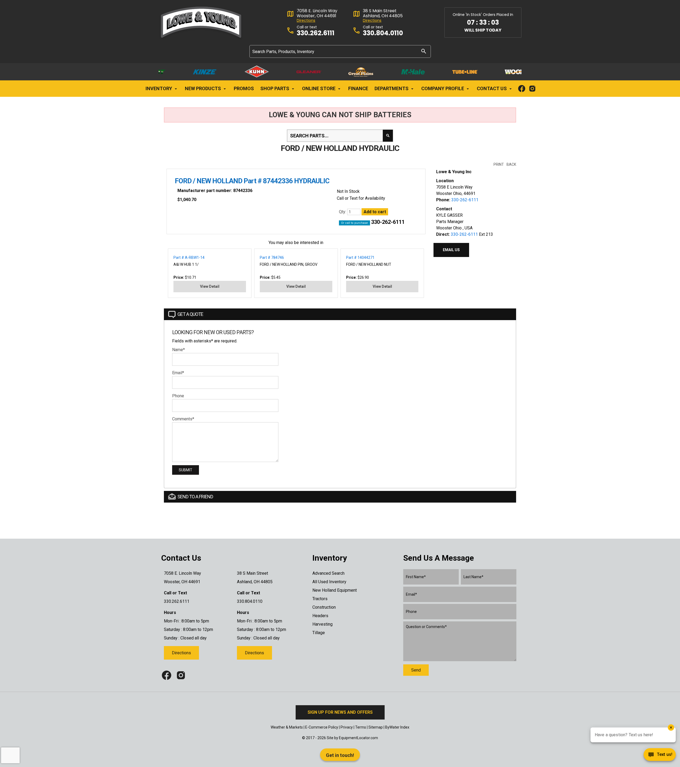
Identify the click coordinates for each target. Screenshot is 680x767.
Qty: (343, 211)
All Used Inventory (329, 581)
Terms (360, 727)
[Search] (423, 51)
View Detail (209, 286)
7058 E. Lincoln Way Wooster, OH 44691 (317, 13)
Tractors (320, 598)
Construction (324, 607)
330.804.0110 (383, 33)
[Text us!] (659, 756)
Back (511, 164)
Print (499, 164)
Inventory (159, 88)
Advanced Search (328, 573)
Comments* (183, 418)
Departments (392, 88)
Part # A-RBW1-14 (189, 257)
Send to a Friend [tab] (195, 496)
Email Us (451, 250)
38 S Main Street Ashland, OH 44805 (383, 13)
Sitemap (375, 727)
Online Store (319, 88)
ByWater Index (397, 727)
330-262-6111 (388, 222)
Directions (306, 20)
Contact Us (492, 88)
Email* (178, 372)
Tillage (318, 632)
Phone (178, 395)
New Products (203, 88)
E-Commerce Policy (321, 727)
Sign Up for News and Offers (340, 712)
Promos (244, 88)
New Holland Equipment (334, 590)
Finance (358, 88)
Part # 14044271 (360, 257)
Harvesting (322, 624)
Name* (178, 349)
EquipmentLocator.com (358, 738)
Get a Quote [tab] (190, 314)
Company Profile (443, 88)
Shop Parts (275, 88)
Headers (320, 615)
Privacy (347, 727)
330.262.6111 (315, 33)
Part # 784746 (272, 257)
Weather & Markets (287, 727)
